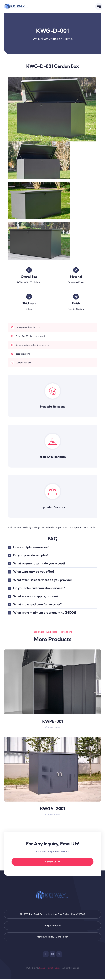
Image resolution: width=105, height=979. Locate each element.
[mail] (59, 954)
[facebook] (46, 954)
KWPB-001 (52, 721)
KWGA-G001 (52, 808)
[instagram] (52, 954)
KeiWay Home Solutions (49, 968)
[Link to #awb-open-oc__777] (98, 6)
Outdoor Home (52, 727)
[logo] (16, 4)
